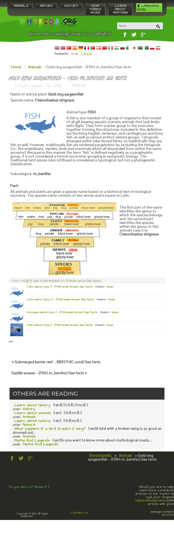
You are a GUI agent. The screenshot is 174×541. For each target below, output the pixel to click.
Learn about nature (32, 420)
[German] (81, 48)
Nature (29, 424)
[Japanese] (134, 48)
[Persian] (158, 48)
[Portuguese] (92, 48)
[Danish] (98, 48)
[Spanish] (75, 48)
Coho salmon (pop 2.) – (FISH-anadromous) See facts (60, 299)
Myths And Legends (32, 440)
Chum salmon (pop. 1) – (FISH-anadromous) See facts (60, 325)
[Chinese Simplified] (104, 48)
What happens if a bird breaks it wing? (49, 428)
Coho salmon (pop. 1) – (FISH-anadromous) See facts (60, 287)
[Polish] (152, 48)
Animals (34, 66)
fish (11, 341)
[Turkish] (69, 48)
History (29, 408)
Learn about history (32, 405)
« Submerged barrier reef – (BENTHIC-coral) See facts (56, 361)
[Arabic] (128, 48)
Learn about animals (32, 413)
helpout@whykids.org (151, 500)
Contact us (79, 512)
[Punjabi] (146, 48)
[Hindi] (116, 48)
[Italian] (110, 48)
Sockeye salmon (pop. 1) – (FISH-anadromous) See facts (62, 312)
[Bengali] (140, 48)
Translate (86, 54)
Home (16, 66)
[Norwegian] (63, 48)
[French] (86, 48)
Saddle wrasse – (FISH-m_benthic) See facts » (49, 372)
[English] (57, 48)
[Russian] (122, 48)
